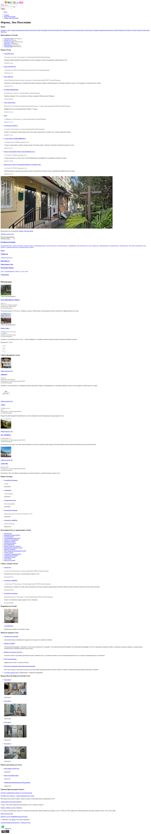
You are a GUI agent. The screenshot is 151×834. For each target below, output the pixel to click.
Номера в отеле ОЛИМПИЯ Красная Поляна (14, 816)
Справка (13, 30)
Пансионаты (8, 45)
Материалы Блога (68, 30)
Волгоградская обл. (63, 245)
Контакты (4, 32)
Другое (26, 271)
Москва (31, 247)
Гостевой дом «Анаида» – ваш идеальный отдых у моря (17, 796)
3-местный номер (8, 625)
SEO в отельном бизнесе (10, 659)
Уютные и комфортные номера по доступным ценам (16, 793)
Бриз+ (5, 115)
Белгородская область (18, 245)
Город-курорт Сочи (7, 264)
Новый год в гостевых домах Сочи (13, 652)
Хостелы (6, 43)
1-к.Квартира (7, 490)
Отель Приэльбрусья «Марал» (10, 300)
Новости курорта (9, 549)
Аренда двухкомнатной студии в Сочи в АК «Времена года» (19, 151)
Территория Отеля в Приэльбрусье (11, 801)
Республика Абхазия (7, 267)
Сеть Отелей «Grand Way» (11, 125)
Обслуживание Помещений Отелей (15, 551)
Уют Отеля (7, 558)
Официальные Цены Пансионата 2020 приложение (17, 782)
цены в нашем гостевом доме (11, 768)
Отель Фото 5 (7, 701)
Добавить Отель (25, 822)
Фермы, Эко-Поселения (26, 231)
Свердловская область (82, 245)
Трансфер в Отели (9, 557)
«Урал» (3, 404)
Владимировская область (40, 245)
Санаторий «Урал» (9, 53)
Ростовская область (114, 245)
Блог (61, 30)
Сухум (22, 271)
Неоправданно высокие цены (13, 547)
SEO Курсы (7, 533)
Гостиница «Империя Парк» (11, 89)
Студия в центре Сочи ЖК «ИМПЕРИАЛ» (15, 138)
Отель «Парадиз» (8, 76)
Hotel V (14, 819)
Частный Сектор (9, 41)
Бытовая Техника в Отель (11, 535)
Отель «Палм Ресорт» (9, 102)
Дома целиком (8, 46)
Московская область (24, 247)
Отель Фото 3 (7, 743)
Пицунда (17, 271)
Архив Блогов (88, 30)
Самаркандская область (6, 257)
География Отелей (46, 30)
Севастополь (5, 274)
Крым (90, 245)
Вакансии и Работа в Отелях (127, 30)
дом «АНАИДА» (6, 435)
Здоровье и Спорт (9, 541)
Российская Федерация (8, 242)
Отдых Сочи (8, 552)
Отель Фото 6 (7, 679)
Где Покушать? (8, 536)
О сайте (8, 30)
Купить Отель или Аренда (12, 546)
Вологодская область (52, 245)
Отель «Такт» (5, 328)
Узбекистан (4, 254)
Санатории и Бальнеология (12, 554)
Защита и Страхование (11, 540)
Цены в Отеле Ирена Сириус (11, 775)
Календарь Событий (113, 30)
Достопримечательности (11, 538)
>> (5, 351)
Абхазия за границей (9, 643)
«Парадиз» (4, 374)
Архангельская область (6, 245)
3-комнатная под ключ (10, 500)
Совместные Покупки (10, 555)
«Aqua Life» (4, 463)
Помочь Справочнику (143, 30)
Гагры (2, 271)
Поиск (3, 9)
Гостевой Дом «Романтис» (11, 480)
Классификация (9, 544)
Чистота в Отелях (9, 560)
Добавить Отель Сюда (7, 234)
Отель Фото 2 (7, 722)
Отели (6, 40)
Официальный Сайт (7, 371)
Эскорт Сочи (7, 567)
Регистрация (56, 30)
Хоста (2, 250)
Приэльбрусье (5, 261)
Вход (5, 12)
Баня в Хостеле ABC (7, 813)
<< (5, 345)
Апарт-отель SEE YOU (10, 66)
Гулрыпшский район (10, 271)
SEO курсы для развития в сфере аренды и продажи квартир (19, 666)
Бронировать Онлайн (22, 30)
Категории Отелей (34, 30)
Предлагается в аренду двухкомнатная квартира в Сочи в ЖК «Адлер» (22, 164)
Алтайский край (72, 245)
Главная (6, 15)
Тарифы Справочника (99, 30)
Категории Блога (79, 30)
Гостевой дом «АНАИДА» (10, 520)
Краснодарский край (137, 245)
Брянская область (28, 245)
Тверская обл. (95, 245)
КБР (130, 245)
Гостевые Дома (8, 38)
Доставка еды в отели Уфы (11, 636)
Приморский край (104, 245)
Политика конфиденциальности (10, 822)
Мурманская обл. (124, 245)
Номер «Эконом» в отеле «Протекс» (11, 807)
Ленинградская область (12, 247)
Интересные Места (10, 543)
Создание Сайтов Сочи (11, 672)
